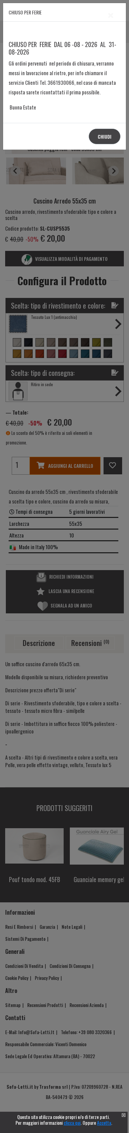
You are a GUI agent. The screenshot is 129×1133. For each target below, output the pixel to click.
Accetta (104, 1122)
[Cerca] (112, 560)
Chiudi (104, 136)
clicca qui (72, 1122)
